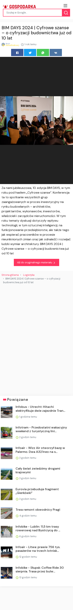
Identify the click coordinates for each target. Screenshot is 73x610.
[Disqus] (36, 338)
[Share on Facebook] (17, 52)
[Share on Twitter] (30, 52)
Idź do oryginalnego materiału (35, 262)
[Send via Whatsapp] (43, 52)
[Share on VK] (56, 52)
